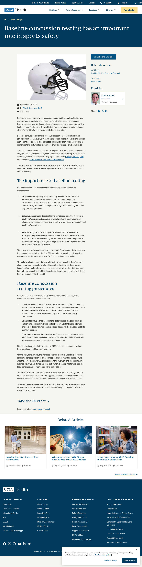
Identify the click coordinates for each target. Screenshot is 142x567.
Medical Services (43, 526)
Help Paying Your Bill (80, 522)
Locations (93, 10)
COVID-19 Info (77, 535)
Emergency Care (43, 517)
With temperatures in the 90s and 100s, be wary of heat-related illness (69, 458)
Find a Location (43, 508)
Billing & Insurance (79, 517)
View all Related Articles (125, 474)
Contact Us (107, 3)
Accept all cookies (129, 561)
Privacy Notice (52, 551)
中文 (4, 517)
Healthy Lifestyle (97, 73)
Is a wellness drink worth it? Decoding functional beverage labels (115, 458)
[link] (99, 111)
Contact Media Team (115, 529)
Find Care (53, 10)
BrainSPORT (96, 81)
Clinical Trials (42, 530)
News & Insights (17, 19)
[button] (40, 3)
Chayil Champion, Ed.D (32, 108)
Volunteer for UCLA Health (117, 542)
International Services (11, 513)
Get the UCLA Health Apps (13, 530)
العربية (5, 522)
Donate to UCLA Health (116, 533)
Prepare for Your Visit (80, 504)
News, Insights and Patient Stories (120, 513)
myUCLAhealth (78, 3)
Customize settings (111, 560)
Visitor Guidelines (79, 508)
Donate (92, 3)
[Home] (5, 19)
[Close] (136, 549)
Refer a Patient (60, 3)
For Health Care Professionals (118, 517)
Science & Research (112, 73)
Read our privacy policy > (103, 555)
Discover (109, 10)
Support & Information (80, 530)
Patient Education (79, 513)
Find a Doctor (129, 10)
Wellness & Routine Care (81, 539)
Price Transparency (79, 526)
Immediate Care (43, 513)
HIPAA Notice (39, 551)
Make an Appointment (45, 522)
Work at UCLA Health (115, 538)
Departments (112, 508)
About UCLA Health (114, 504)
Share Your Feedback (11, 508)
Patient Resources (73, 10)
